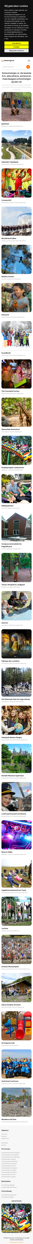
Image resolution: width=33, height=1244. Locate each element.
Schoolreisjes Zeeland (8, 1177)
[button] (16, 119)
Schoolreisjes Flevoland (9, 1172)
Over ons (4, 1134)
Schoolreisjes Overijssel (9, 1164)
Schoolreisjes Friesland (8, 1170)
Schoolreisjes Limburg (8, 1159)
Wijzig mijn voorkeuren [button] (16, 50)
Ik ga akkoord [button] (16, 43)
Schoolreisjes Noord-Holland (10, 1153)
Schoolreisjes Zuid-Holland (10, 1155)
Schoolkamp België (7, 1197)
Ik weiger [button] (16, 47)
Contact (4, 1136)
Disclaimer (4, 1143)
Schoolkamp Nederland (8, 1195)
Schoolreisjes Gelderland (9, 1161)
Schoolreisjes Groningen (9, 1168)
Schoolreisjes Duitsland (8, 1187)
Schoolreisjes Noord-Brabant (10, 1157)
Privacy (3, 1145)
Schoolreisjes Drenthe (8, 1166)
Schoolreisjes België (7, 1185)
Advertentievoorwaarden (16, 1242)
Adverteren (5, 1139)
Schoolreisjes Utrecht (8, 1175)
